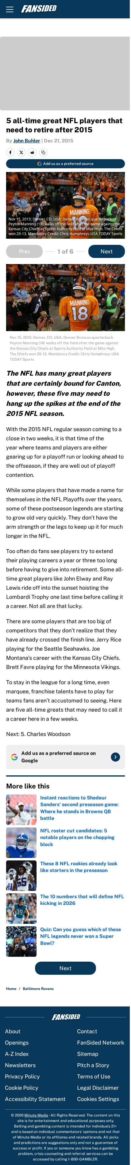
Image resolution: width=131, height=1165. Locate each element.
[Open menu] (9, 9)
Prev (24, 251)
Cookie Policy (21, 1088)
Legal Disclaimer (98, 1088)
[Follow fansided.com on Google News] (115, 757)
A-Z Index (17, 1054)
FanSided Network (100, 1042)
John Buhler (26, 141)
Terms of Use (93, 1076)
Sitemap (87, 1054)
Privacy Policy (22, 1076)
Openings (17, 1042)
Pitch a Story (93, 1065)
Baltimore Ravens (38, 989)
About (12, 1031)
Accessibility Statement (35, 1099)
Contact (87, 1031)
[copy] (43, 152)
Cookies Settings (98, 1099)
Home (11, 989)
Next (107, 251)
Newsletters (20, 1065)
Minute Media (36, 1115)
